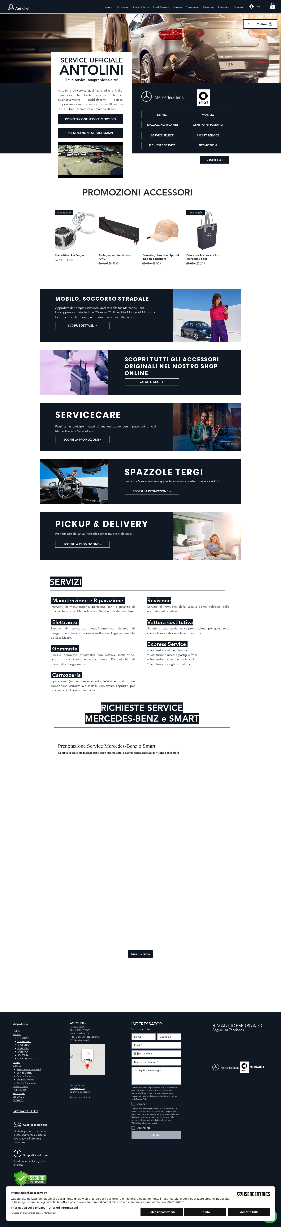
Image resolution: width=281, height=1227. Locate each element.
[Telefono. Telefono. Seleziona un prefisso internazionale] (137, 1053)
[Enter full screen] (118, 173)
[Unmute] (69, 173)
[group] (140, 238)
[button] (272, 6)
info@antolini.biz (84, 1033)
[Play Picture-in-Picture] (111, 173)
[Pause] (62, 173)
